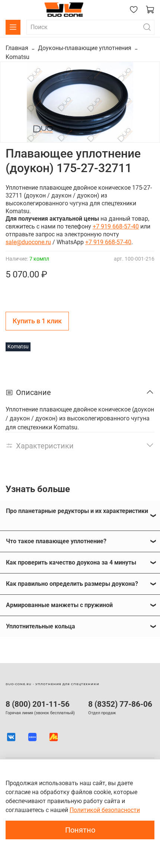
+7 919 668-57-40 (116, 226)
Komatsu (17, 56)
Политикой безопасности (105, 810)
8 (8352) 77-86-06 (120, 704)
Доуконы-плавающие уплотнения (84, 48)
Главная (17, 48)
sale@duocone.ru (28, 242)
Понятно (80, 829)
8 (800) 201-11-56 (38, 704)
